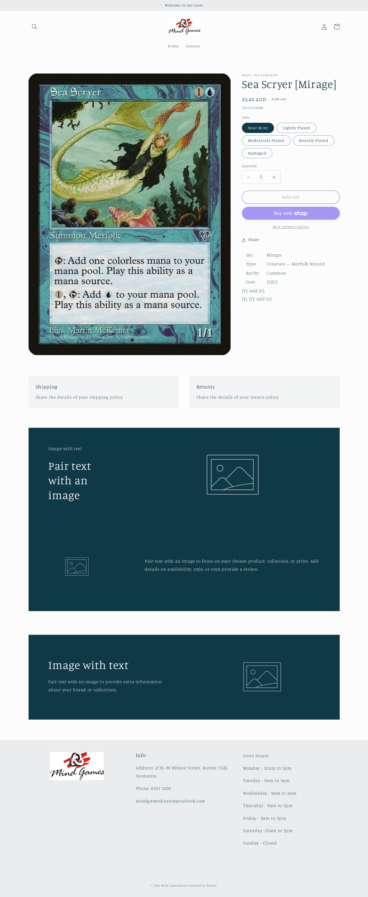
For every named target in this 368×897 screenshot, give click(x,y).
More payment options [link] (291, 227)
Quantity (249, 166)
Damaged (257, 153)
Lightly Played (297, 127)
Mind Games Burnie (174, 885)
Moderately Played (266, 140)
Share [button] (253, 239)
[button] (35, 26)
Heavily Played (313, 140)
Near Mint (258, 127)
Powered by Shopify (203, 885)
